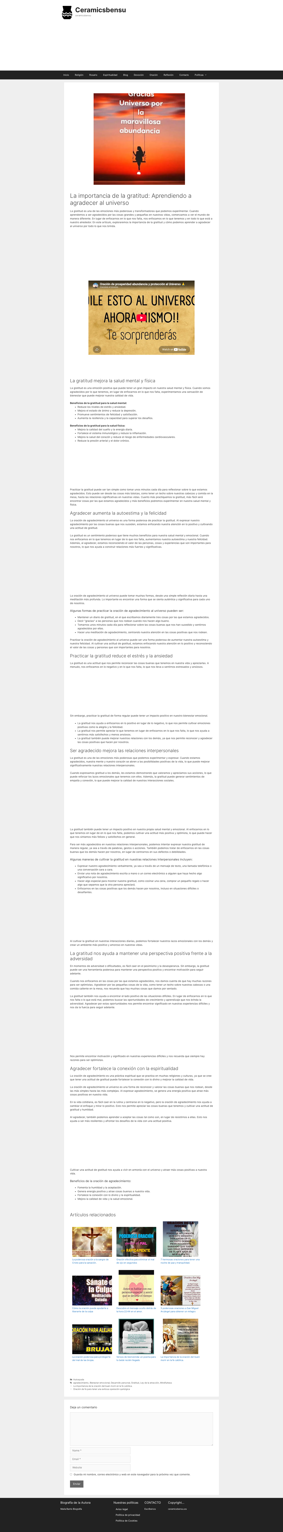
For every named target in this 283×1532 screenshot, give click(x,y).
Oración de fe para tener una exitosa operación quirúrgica (101, 1389)
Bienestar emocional (100, 1382)
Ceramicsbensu (100, 10)
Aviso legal (122, 1509)
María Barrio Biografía (71, 1509)
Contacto (184, 75)
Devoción (139, 75)
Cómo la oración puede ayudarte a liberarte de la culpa (90, 1310)
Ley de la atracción (149, 1382)
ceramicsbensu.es (177, 1509)
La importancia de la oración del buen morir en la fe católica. (180, 1358)
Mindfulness (166, 1382)
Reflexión (168, 75)
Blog (125, 75)
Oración (154, 75)
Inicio (66, 75)
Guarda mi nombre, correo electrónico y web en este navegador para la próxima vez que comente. (132, 1474)
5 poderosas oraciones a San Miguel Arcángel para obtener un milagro (180, 1310)
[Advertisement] (141, 47)
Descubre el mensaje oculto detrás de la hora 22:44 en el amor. (136, 1310)
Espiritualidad (110, 75)
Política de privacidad (128, 1514)
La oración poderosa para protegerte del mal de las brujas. (91, 1358)
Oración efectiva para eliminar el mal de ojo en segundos (135, 1261)
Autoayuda (78, 1379)
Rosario (93, 75)
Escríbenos (150, 1509)
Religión (79, 75)
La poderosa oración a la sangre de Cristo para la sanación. (90, 1261)
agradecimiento (81, 1382)
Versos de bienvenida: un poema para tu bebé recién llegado (136, 1358)
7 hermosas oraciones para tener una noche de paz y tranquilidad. (180, 1261)
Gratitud (135, 1382)
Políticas (199, 75)
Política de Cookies (126, 1520)
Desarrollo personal (120, 1382)
